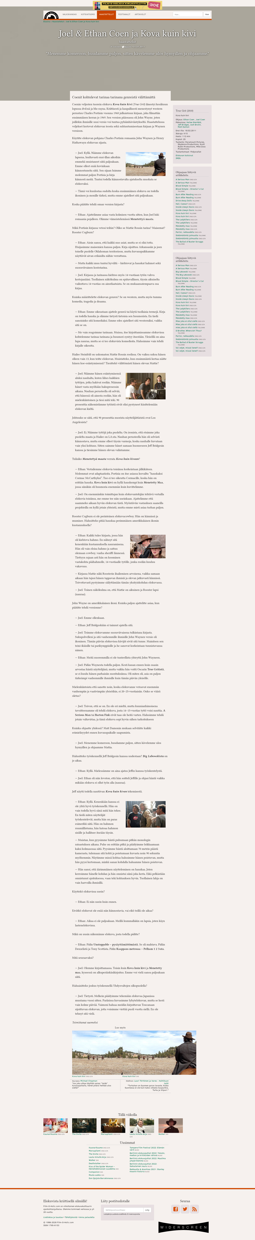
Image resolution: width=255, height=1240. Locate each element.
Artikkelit (140, 14)
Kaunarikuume (53, 1134)
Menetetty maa (186, 225)
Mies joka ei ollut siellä (190, 321)
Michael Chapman (88, 1080)
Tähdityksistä (71, 1217)
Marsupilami (110, 1134)
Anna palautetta (86, 1217)
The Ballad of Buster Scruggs (189, 242)
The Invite (80, 1134)
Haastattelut (106, 14)
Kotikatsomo (88, 14)
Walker (163, 1134)
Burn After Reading (188, 194)
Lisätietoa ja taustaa (53, 1217)
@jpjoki (127, 46)
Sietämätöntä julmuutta (191, 235)
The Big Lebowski (187, 274)
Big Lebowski (186, 271)
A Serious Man (186, 179)
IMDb (178, 158)
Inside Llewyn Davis (189, 206)
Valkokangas (70, 14)
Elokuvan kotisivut (184, 155)
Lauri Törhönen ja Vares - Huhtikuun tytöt (151, 1081)
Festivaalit (124, 14)
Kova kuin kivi (82, 1076)
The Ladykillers (186, 219)
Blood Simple (186, 185)
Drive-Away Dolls (187, 200)
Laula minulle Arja (141, 1135)
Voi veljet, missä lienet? (190, 347)
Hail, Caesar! (185, 203)
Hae (207, 14)
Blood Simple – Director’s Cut (190, 189)
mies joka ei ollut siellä (190, 327)
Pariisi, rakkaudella (188, 232)
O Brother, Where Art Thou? (189, 331)
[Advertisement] (127, 1102)
